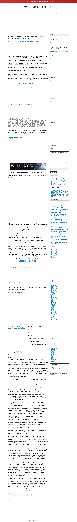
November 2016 (54, 301)
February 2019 (54, 274)
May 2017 (53, 295)
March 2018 (53, 285)
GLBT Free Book (32, 124)
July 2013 (53, 338)
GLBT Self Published (57, 233)
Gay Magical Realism (32, 280)
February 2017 (54, 298)
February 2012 (54, 355)
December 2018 (54, 276)
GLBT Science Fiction (25, 126)
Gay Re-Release (59, 212)
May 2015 (53, 317)
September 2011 (54, 360)
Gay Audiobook (37, 511)
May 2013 (53, 340)
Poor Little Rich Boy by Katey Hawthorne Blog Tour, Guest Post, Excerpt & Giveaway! (59, 192)
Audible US (19, 384)
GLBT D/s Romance (15, 124)
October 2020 (54, 253)
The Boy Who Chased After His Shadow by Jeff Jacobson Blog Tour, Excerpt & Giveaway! (60, 179)
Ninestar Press (63, 236)
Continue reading (28, 260)
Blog (16, 11)
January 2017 (53, 299)
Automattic (48, 520)
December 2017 (54, 288)
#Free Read (13, 120)
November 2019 (54, 264)
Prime (21, 508)
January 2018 (53, 287)
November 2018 (54, 277)
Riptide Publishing (29, 279)
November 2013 (54, 334)
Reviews (44, 15)
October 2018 (53, 278)
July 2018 (53, 281)
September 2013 (54, 336)
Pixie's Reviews (55, 238)
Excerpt (23, 279)
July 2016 (53, 305)
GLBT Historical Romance (40, 124)
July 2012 (53, 350)
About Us (65, 13)
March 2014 (53, 329)
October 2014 (53, 323)
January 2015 (53, 320)
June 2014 (53, 326)
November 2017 (54, 289)
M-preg (30, 126)
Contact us (11, 15)
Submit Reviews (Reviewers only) (36, 13)
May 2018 (53, 283)
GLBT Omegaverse (32, 125)
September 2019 (54, 266)
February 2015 (54, 319)
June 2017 (53, 294)
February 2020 (54, 261)
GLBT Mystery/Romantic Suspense (56, 225)
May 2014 (53, 327)
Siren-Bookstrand (54, 242)
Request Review (37, 11)
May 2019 (53, 271)
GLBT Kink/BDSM (25, 125)
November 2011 (54, 358)
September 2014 (54, 324)
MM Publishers (46, 11)
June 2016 (53, 306)
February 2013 (54, 343)
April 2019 (53, 272)
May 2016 (53, 307)
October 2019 (53, 265)
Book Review (25, 509)
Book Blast (30, 15)
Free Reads (20, 119)
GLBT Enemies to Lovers (12, 281)
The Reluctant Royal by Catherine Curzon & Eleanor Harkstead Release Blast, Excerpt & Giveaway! (59, 181)
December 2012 (54, 345)
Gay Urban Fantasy (27, 512)
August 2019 (53, 267)
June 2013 (53, 339)
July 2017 (53, 293)
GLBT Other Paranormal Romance (18, 513)
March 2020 (53, 260)
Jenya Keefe (10, 282)
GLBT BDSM (27, 123)
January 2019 (53, 275)
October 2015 (53, 312)
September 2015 (54, 313)
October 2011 (53, 359)
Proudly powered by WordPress (32, 520)
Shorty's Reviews (55, 241)
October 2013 (53, 335)
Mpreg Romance (35, 126)
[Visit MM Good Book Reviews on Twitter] (51, 148)
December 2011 (54, 357)
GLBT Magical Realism (31, 281)
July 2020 (53, 256)
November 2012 (54, 346)
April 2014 (53, 328)
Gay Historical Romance (38, 121)
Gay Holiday (64, 209)
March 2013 (53, 342)
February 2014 (54, 330)
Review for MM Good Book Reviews (17, 13)
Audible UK (26, 384)
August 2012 (53, 349)
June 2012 (53, 351)
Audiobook (14, 509)
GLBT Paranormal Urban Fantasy (14, 126)
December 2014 (54, 321)
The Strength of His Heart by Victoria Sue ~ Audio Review (27, 288)
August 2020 (53, 255)
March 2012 (53, 354)
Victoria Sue (33, 514)
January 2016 (53, 311)
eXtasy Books (57, 205)
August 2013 (53, 337)
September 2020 (54, 254)
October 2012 (53, 347)
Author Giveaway (21, 15)
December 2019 (54, 263)
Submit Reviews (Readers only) (54, 13)
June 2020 (53, 257)
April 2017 (53, 296)
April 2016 (53, 308)
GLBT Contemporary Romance (56, 219)
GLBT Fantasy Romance (24, 124)
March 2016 (53, 309)
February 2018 (54, 286)
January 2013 (53, 344)
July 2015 (53, 315)
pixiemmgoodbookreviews (24, 118)
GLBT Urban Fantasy (38, 513)
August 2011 (53, 361)
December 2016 (54, 300)
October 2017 (53, 290)
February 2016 (54, 310)
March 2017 (53, 297)
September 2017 (54, 291)
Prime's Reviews (27, 514)
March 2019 (53, 273)
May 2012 (53, 352)
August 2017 (53, 292)
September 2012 (54, 348)
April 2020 (53, 259)
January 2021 (53, 250)
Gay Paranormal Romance (40, 122)
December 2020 (54, 251)
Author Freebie (19, 120)
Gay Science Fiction (20, 512)
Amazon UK (34, 258)
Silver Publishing (64, 241)
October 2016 (53, 302)
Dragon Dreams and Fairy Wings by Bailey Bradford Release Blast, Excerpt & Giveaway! (59, 184)
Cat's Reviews (53, 203)
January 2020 (53, 262)
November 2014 (54, 322)
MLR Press (53, 236)
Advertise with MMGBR (25, 11)
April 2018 (53, 284)
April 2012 (53, 353)
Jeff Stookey (53, 190)
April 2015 (53, 318)
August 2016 (53, 304)
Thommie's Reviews (59, 243)
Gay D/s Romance (15, 121)
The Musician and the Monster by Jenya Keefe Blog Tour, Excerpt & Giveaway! (27, 132)
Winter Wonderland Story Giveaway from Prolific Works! (26, 37)
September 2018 (54, 279)
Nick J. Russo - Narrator (19, 514)
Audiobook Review (53, 15)
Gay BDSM (31, 120)
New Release (57, 236)
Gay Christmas (36, 120)
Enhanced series (22, 511)
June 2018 (53, 282)
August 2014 (53, 325)
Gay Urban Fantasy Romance (19, 123)
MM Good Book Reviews (38, 6)
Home (10, 11)
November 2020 (54, 252)
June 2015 (53, 316)
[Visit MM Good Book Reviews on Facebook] (52, 148)
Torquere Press (66, 243)
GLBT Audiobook (64, 215)
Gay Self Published (60, 214)
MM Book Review (39, 509)
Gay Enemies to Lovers (15, 280)
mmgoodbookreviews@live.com (56, 368)
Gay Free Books (30, 121)
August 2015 (53, 314)
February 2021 (54, 249)
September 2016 (54, 303)
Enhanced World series (30, 511)
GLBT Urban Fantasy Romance (41, 281)
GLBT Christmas (33, 123)
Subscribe (53, 172)
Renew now (41, 1)
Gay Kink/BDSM (25, 122)
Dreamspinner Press (32, 509)
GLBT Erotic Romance (61, 222)
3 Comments (10, 283)
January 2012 (53, 356)
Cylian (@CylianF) (54, 191)
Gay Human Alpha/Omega (16, 122)
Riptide (21, 258)
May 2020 (53, 258)
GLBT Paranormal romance (42, 125)
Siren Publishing (62, 242)
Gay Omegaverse (31, 122)
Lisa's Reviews (61, 235)
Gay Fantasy (59, 209)
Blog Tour (37, 15)
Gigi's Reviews (58, 215)
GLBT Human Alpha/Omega (16, 125)
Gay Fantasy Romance (23, 121)
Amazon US (27, 258)
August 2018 (53, 280)
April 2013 (53, 341)
